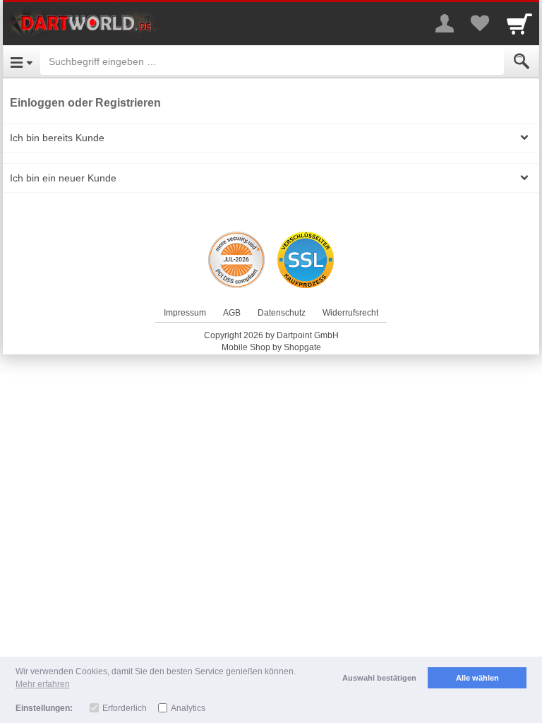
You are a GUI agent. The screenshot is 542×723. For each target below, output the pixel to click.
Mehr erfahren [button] (43, 684)
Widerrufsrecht (350, 313)
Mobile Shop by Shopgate (271, 347)
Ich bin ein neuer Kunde (63, 178)
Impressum (185, 313)
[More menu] (444, 23)
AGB (232, 313)
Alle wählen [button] (477, 678)
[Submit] (521, 61)
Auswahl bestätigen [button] (379, 678)
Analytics (188, 708)
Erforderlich (124, 708)
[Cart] (519, 23)
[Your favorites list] (480, 23)
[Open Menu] (21, 61)
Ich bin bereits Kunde (57, 137)
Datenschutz (282, 313)
